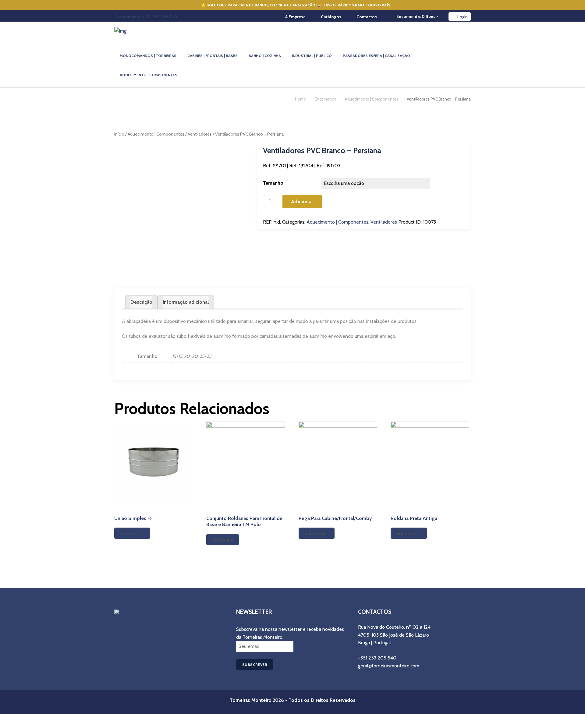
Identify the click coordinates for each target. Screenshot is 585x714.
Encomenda (325, 99)
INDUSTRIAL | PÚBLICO (312, 55)
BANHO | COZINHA (265, 55)
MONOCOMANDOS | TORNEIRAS (148, 55)
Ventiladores (200, 134)
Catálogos (331, 16)
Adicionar (302, 201)
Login (462, 16)
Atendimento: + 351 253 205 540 (146, 16)
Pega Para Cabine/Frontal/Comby (335, 518)
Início (119, 134)
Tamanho (273, 183)
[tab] (141, 302)
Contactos (366, 16)
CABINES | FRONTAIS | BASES (212, 55)
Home (300, 99)
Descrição (141, 302)
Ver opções (132, 534)
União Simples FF (133, 518)
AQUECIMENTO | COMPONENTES (148, 74)
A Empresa (295, 16)
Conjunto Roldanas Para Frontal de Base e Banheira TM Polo (244, 521)
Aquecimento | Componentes (371, 99)
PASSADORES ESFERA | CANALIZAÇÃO (376, 55)
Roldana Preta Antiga (414, 518)
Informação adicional (186, 302)
